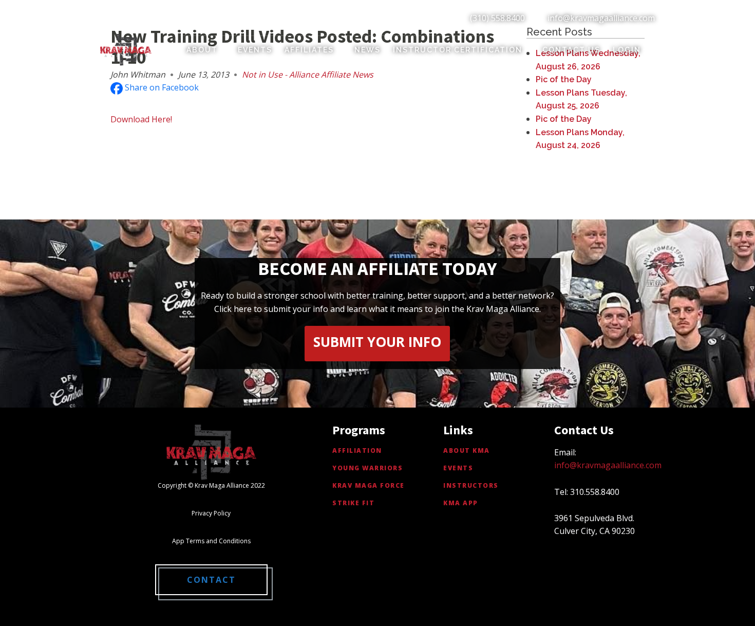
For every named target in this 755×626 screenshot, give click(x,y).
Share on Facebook (161, 87)
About (202, 50)
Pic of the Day (564, 79)
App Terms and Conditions (211, 541)
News (367, 50)
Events (255, 50)
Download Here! (141, 119)
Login (627, 50)
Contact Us (571, 50)
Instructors (471, 485)
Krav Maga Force (368, 485)
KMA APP (460, 503)
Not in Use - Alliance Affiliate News (307, 74)
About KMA (466, 450)
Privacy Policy (211, 513)
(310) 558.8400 (497, 18)
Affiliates (309, 50)
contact (211, 579)
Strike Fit (353, 503)
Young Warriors (367, 468)
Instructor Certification (457, 50)
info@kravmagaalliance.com (601, 18)
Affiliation (357, 450)
